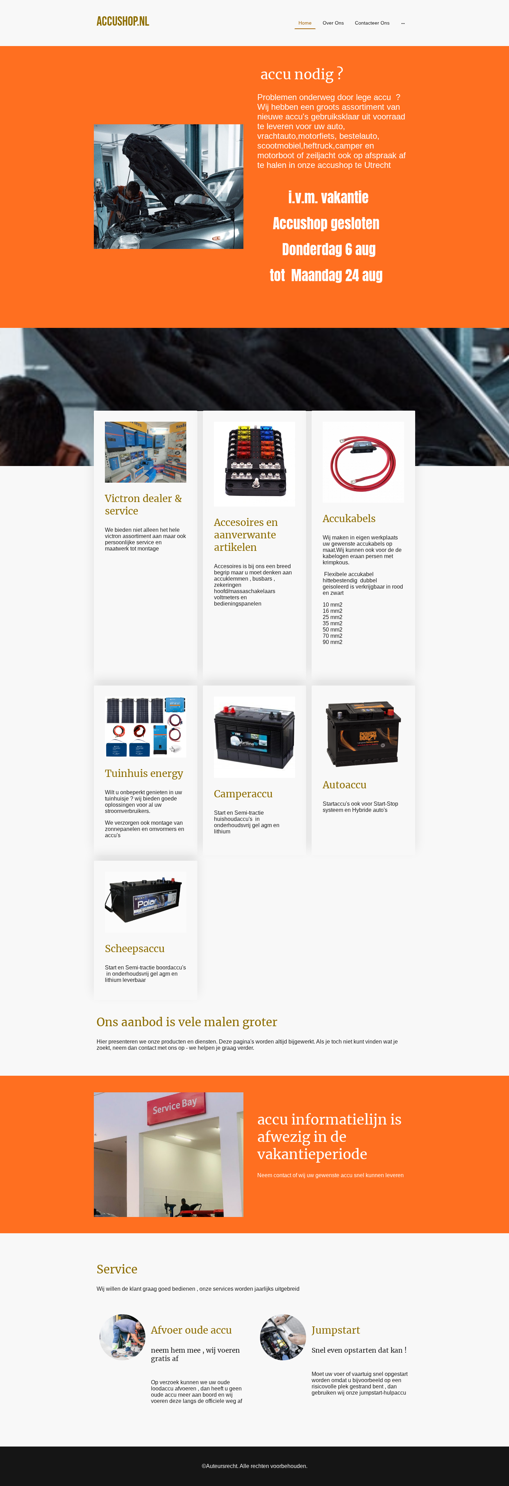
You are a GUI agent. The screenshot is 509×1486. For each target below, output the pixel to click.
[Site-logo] (147, 37)
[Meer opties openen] (403, 23)
